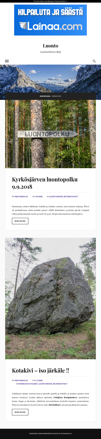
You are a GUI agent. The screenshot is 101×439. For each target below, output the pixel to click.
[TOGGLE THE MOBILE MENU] (7, 61)
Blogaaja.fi (66, 433)
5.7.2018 (38, 380)
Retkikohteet (71, 197)
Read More (20, 221)
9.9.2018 (38, 197)
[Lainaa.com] (50, 36)
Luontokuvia (56, 197)
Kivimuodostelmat (28, 384)
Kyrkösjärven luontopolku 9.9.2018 (45, 183)
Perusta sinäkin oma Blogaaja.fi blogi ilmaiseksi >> (50, 1)
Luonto (50, 45)
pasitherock (21, 197)
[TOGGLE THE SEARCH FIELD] (94, 61)
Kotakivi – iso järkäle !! (40, 370)
